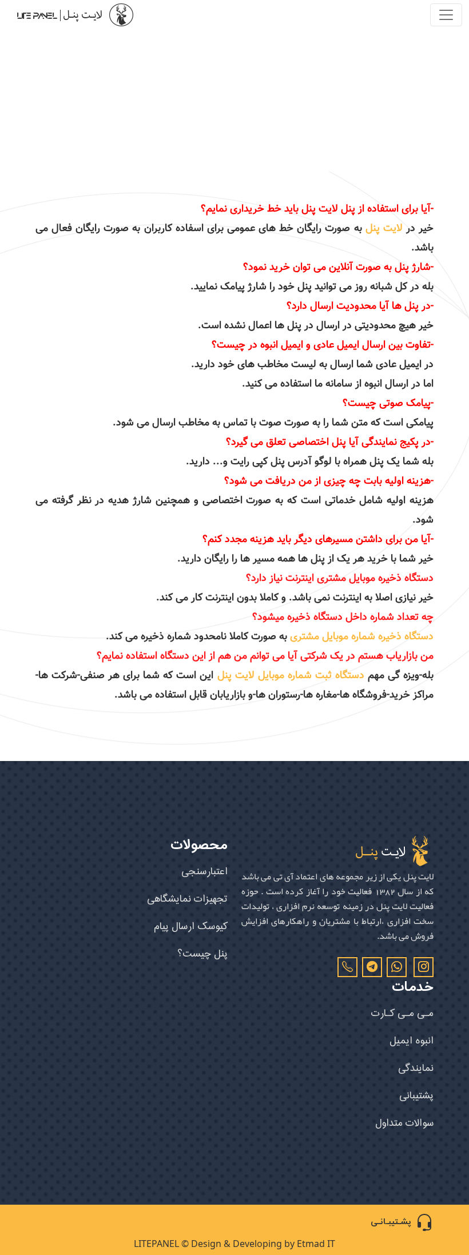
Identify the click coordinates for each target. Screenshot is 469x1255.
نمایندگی (416, 1068)
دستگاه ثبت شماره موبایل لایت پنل (290, 676)
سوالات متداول (404, 1123)
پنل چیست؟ (202, 954)
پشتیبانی (416, 1095)
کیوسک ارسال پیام (191, 926)
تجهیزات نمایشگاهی (187, 899)
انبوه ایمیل (411, 1041)
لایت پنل (384, 229)
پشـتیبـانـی (391, 1222)
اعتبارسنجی (204, 871)
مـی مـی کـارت (402, 1013)
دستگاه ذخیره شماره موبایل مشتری (362, 637)
